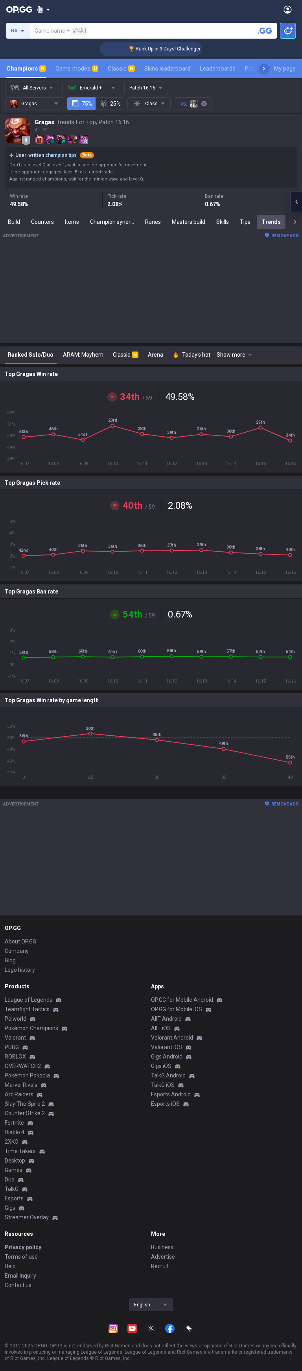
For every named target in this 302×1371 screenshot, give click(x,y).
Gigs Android (166, 1056)
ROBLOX (15, 1056)
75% (87, 103)
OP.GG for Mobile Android (182, 1000)
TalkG (11, 1189)
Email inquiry (20, 1275)
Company (17, 951)
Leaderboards (218, 68)
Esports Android (171, 1094)
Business (162, 1247)
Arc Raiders (19, 1094)
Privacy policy (23, 1247)
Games (13, 1170)
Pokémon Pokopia (27, 1075)
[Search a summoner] (265, 31)
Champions (25, 68)
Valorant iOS (166, 1047)
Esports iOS (165, 1104)
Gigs (10, 1208)
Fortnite (14, 1123)
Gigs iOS (161, 1066)
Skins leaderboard (167, 68)
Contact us (18, 1285)
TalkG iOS (163, 1085)
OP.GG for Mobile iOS (176, 1009)
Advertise (163, 1257)
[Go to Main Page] (19, 9)
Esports (14, 1198)
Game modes (76, 68)
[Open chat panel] (296, 202)
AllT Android (166, 1019)
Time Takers (20, 1151)
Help (10, 1266)
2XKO (11, 1141)
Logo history (20, 970)
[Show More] (43, 9)
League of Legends (28, 1000)
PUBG (12, 1047)
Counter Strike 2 (25, 1113)
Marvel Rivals (21, 1085)
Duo (10, 1179)
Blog (10, 960)
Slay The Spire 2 (25, 1104)
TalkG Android (168, 1075)
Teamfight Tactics (27, 1009)
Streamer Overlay (27, 1217)
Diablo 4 (14, 1132)
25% (115, 103)
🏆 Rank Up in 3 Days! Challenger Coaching (168, 49)
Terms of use (21, 1257)
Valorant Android (172, 1037)
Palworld (15, 1019)
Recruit (160, 1266)
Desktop (15, 1160)
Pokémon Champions (31, 1028)
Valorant (15, 1037)
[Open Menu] (288, 9)
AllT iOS (161, 1028)
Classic (120, 68)
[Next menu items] (263, 68)
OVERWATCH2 (23, 1066)
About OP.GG (20, 941)
